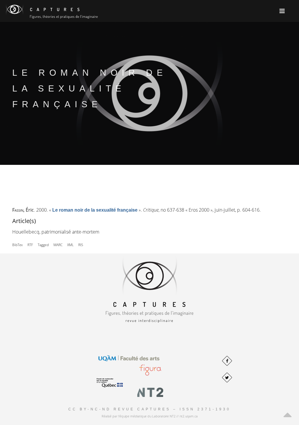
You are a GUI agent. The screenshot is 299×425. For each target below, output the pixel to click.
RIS (80, 244)
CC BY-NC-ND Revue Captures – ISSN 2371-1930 (149, 409)
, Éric (23, 210)
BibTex (17, 244)
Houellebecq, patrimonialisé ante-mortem (55, 232)
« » (95, 210)
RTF (30, 244)
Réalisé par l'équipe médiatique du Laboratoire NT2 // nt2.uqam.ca (150, 416)
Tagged (43, 244)
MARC (57, 244)
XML (70, 244)
